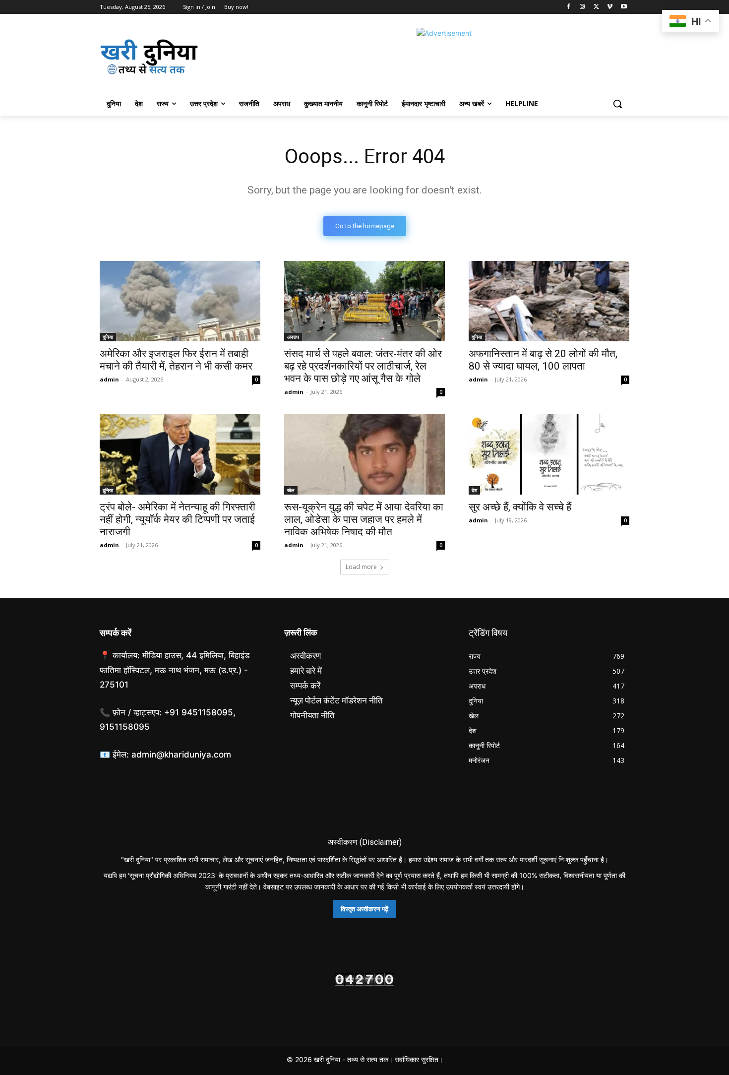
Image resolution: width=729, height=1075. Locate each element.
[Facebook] (568, 7)
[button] (617, 104)
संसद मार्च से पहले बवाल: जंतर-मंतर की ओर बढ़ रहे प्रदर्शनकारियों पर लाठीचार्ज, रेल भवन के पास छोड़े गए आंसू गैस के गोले (363, 366)
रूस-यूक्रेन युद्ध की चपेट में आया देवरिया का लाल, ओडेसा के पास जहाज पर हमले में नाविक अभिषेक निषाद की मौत (363, 519)
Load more (361, 567)
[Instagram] (582, 7)
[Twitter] (596, 7)
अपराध (293, 336)
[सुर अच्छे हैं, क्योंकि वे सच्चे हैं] (549, 454)
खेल (291, 490)
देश (474, 490)
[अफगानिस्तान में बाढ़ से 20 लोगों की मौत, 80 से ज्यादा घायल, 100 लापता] (549, 301)
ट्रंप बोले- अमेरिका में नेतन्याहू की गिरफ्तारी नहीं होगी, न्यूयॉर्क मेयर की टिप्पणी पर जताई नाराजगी (177, 519)
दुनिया (108, 336)
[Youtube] (623, 7)
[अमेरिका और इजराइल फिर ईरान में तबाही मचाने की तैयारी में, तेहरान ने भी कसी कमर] (180, 301)
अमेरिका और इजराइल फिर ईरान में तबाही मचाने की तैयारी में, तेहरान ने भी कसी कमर (176, 360)
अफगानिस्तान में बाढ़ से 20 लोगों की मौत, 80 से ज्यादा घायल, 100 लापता (543, 360)
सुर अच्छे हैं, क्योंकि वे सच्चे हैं (520, 507)
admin (109, 379)
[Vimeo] (609, 7)
